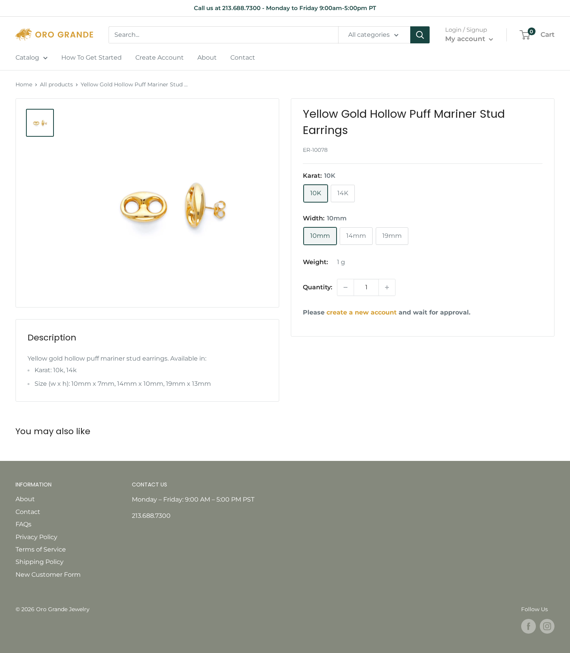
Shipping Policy (40, 561)
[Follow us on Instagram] (547, 626)
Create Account (159, 57)
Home (24, 84)
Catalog (27, 57)
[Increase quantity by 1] (387, 287)
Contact (242, 57)
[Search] (420, 34)
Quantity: (317, 287)
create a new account (361, 312)
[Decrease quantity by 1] (345, 287)
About (207, 57)
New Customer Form (48, 574)
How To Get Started (91, 57)
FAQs (23, 524)
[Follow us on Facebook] (528, 626)
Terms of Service (41, 549)
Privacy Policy (36, 537)
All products (56, 84)
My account (466, 39)
